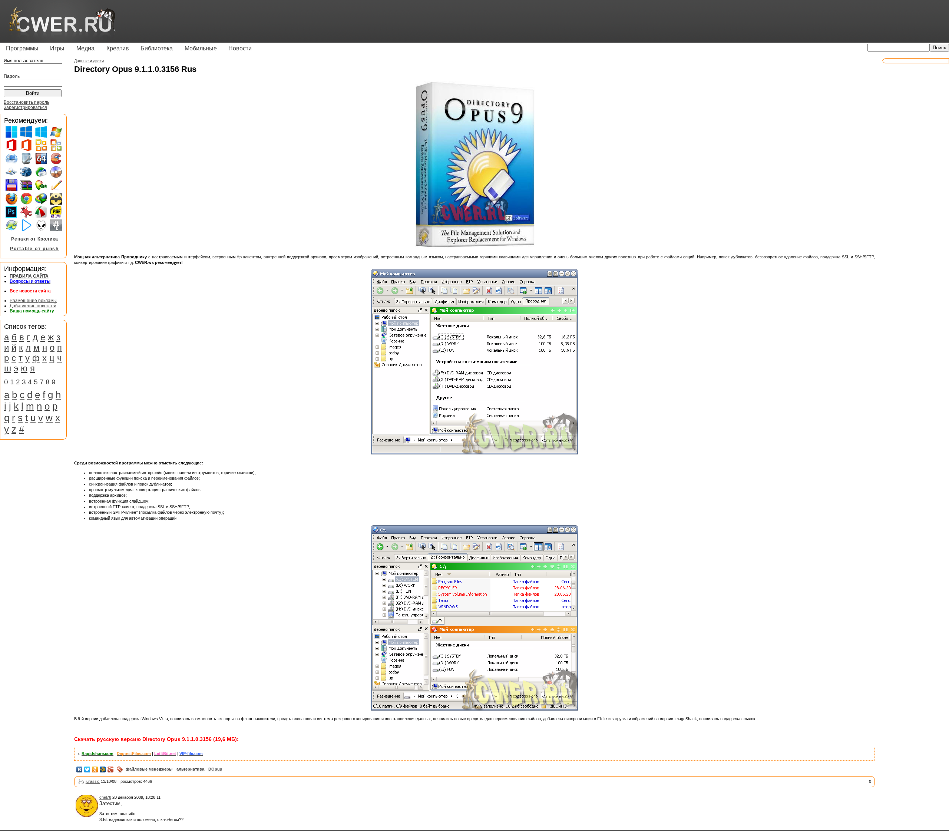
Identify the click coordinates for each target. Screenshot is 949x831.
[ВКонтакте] (79, 769)
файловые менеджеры (149, 769)
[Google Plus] (111, 769)
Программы (22, 48)
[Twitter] (87, 769)
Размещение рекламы (33, 300)
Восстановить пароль (26, 102)
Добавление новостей (33, 305)
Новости (240, 48)
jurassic (93, 781)
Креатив (117, 48)
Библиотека (156, 48)
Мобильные (201, 48)
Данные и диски (89, 61)
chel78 (105, 797)
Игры (57, 48)
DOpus (215, 769)
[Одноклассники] (95, 769)
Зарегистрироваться (25, 107)
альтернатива (190, 769)
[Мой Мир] (103, 769)
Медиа (85, 48)
